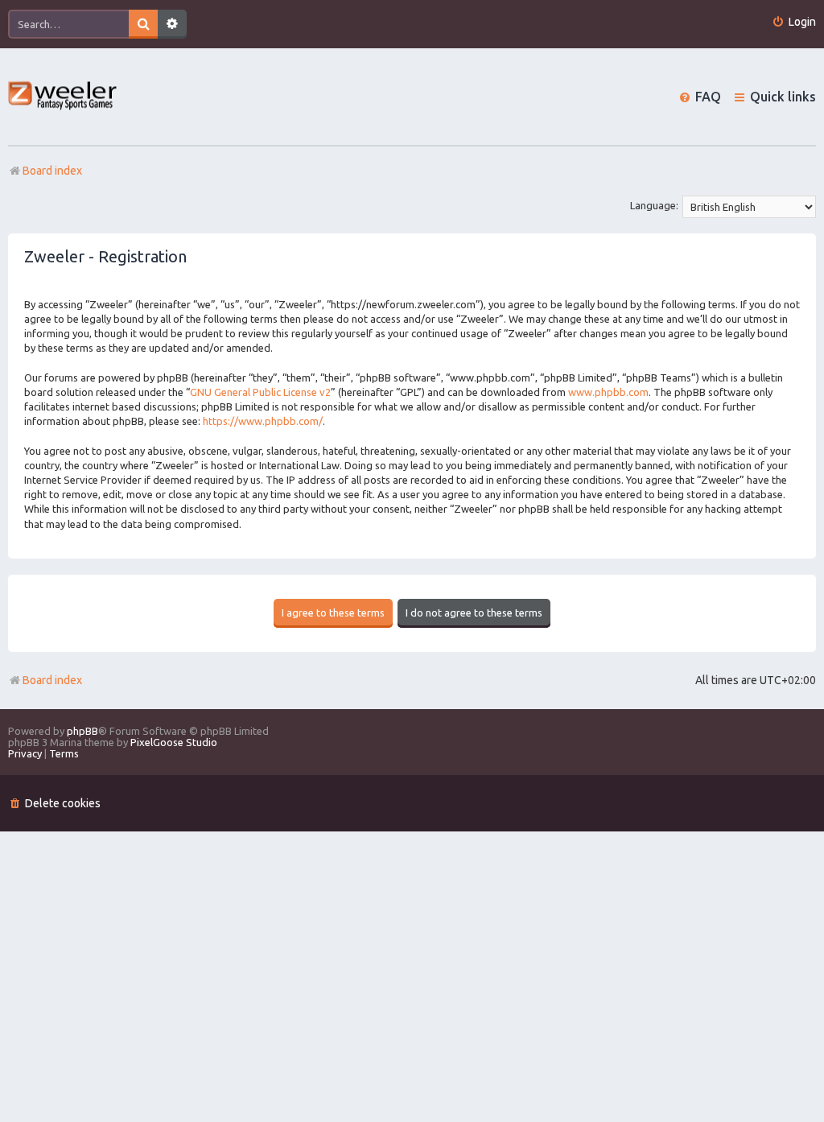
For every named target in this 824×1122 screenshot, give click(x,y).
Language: (654, 205)
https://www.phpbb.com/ (263, 421)
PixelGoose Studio (173, 742)
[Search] (143, 24)
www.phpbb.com (608, 392)
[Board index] (63, 97)
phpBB (82, 730)
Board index (52, 680)
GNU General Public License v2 (260, 392)
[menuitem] (794, 22)
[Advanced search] (172, 24)
